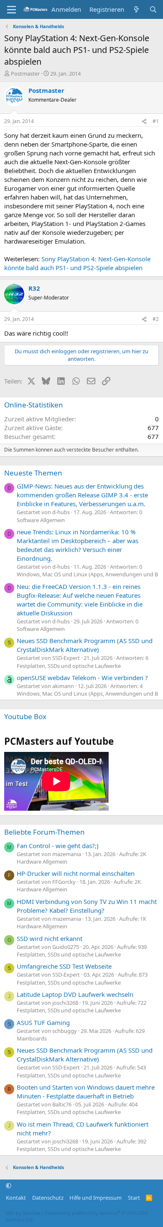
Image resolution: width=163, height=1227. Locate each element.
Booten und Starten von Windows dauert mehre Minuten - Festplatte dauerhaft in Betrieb (86, 1091)
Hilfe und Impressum (95, 1197)
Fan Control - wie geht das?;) (58, 845)
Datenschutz (48, 1197)
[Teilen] (144, 121)
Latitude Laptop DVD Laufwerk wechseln (75, 994)
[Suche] (153, 9)
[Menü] (11, 9)
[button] (8, 1185)
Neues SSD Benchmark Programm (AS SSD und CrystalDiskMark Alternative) (85, 645)
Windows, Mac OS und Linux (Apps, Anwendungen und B (87, 574)
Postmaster (25, 73)
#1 (156, 121)
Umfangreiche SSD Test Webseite (64, 966)
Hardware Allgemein (42, 861)
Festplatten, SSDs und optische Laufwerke (69, 666)
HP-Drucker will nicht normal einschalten (76, 873)
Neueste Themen (33, 473)
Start (134, 1197)
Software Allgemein (41, 520)
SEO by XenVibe (23, 1213)
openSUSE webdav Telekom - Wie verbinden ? (82, 677)
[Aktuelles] (136, 9)
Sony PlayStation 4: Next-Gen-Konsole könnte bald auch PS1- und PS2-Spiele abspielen (77, 263)
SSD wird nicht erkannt (49, 938)
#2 (156, 319)
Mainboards (32, 1038)
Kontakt (16, 1197)
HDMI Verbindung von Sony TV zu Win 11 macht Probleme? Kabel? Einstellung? (87, 905)
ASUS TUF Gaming (43, 1022)
